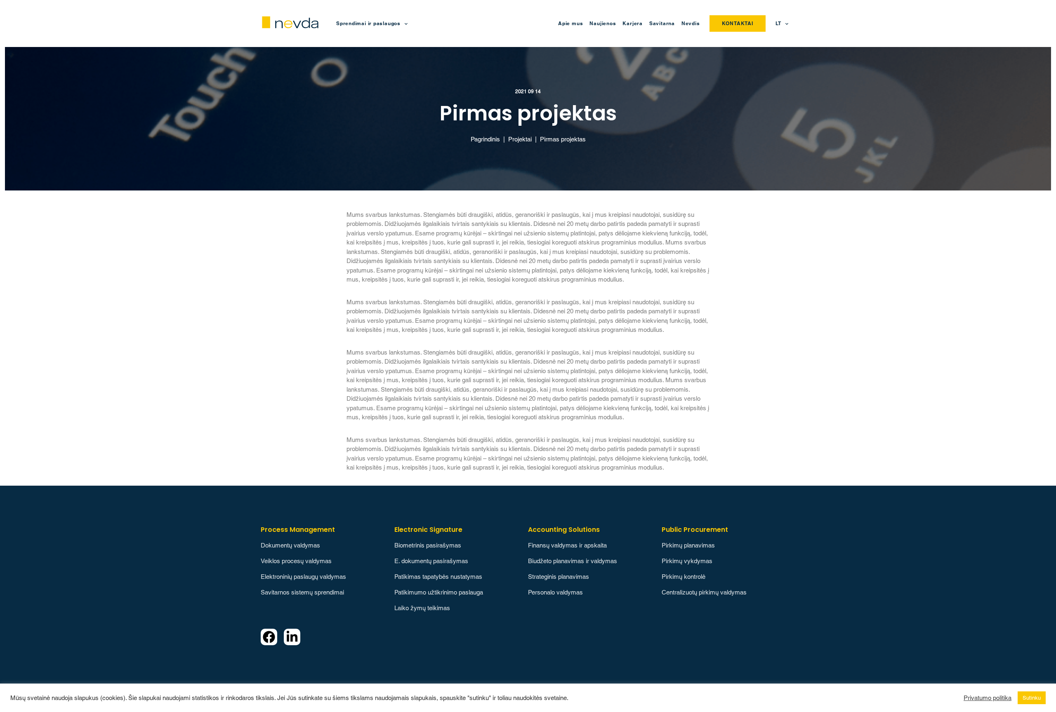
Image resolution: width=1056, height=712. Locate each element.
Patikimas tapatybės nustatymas (438, 576)
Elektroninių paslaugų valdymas (303, 576)
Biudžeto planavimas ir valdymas (572, 560)
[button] (783, 23)
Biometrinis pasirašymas (427, 545)
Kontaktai (737, 23)
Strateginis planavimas (558, 576)
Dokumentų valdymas (290, 545)
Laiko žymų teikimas (422, 607)
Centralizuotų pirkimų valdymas (704, 592)
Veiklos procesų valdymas (296, 560)
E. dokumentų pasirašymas (431, 560)
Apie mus (570, 23)
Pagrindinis (485, 139)
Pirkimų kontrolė (683, 576)
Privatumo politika (987, 697)
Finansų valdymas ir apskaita (567, 545)
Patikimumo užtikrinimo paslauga (438, 592)
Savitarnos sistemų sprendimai (302, 592)
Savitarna (662, 23)
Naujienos (602, 23)
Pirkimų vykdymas (687, 560)
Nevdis (690, 23)
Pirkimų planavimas (688, 545)
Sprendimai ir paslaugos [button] (368, 23)
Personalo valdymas (555, 592)
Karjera (632, 23)
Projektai (520, 139)
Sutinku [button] (1032, 698)
